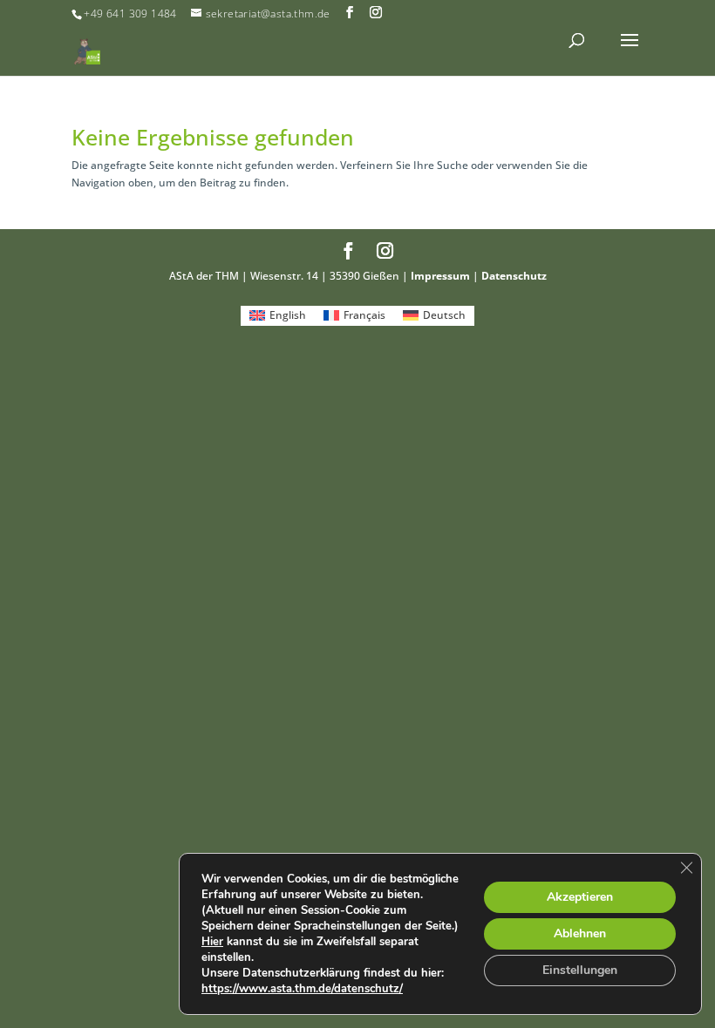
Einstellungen (579, 970)
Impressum (440, 275)
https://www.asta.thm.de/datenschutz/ (302, 989)
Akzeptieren (580, 897)
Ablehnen (580, 933)
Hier (212, 942)
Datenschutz (514, 275)
